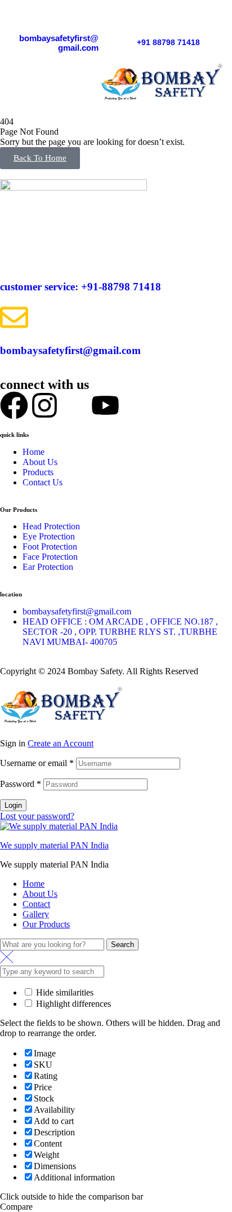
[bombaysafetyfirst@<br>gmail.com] (93, 17)
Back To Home (40, 157)
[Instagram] (44, 405)
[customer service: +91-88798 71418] (14, 254)
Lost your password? (37, 816)
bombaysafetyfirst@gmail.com (59, 42)
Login (13, 805)
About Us (40, 894)
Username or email (37, 763)
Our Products (46, 924)
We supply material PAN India (54, 845)
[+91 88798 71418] (142, 22)
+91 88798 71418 (168, 42)
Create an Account (60, 743)
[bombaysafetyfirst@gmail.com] (14, 317)
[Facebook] (14, 405)
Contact (36, 904)
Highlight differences (72, 1003)
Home (33, 883)
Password (20, 784)
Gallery (36, 914)
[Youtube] (105, 405)
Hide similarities (63, 992)
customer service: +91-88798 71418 (80, 287)
